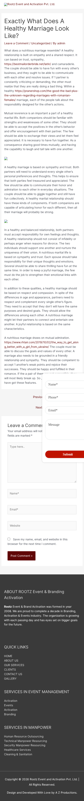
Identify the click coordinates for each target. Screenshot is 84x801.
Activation (10, 700)
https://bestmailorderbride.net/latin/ (27, 64)
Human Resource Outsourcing (23, 736)
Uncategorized (40, 43)
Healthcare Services (17, 749)
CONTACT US (13, 674)
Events (8, 705)
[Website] (42, 526)
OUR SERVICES (14, 665)
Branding (10, 714)
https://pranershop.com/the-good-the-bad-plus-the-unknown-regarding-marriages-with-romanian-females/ (41, 95)
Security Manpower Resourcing (24, 745)
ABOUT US (11, 660)
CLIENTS (10, 669)
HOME (8, 656)
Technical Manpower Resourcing (25, 741)
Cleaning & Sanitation (18, 754)
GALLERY (10, 678)
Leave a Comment (16, 43)
